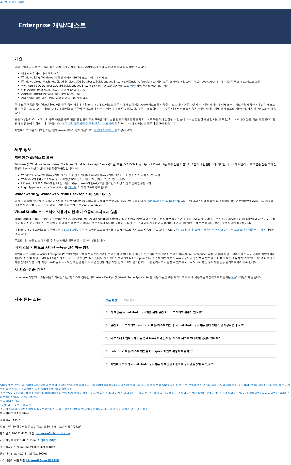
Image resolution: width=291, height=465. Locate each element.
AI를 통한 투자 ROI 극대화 (242, 385)
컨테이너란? (19, 397)
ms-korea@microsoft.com (53, 433)
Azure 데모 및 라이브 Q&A (57, 389)
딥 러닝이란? (269, 393)
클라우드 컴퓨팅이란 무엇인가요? (201, 393)
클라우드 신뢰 (87, 385)
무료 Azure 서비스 (167, 385)
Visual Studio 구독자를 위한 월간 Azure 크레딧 (85, 123)
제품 (132, 385)
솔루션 (262, 385)
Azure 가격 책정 (145, 385)
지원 (37, 389)
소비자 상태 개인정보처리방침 (18, 409)
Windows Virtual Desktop (164, 201)
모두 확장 (111, 300)
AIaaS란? (283, 393)
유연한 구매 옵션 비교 (192, 385)
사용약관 (124, 409)
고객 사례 (123, 385)
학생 (111, 393)
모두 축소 (129, 300)
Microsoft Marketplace (43, 393)
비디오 (176, 393)
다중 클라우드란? (232, 393)
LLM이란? (6, 397)
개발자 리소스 (99, 393)
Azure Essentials (106, 385)
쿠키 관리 (112, 409)
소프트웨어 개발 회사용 (14, 393)
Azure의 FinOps (215, 385)
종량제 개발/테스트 (105, 130)
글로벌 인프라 (48, 385)
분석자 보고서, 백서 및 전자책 (153, 393)
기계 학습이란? (252, 393)
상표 (133, 409)
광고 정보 (142, 409)
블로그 (86, 393)
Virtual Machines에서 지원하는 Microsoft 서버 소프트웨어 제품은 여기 (219, 229)
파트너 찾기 (66, 393)
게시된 (72, 187)
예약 (133, 85)
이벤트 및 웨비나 (125, 393)
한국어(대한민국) (10, 401)
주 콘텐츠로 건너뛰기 (13, 2)
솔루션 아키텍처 (24, 389)
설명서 (78, 393)
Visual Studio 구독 (73, 229)
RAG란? (32, 397)
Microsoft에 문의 (47, 409)
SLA (233, 277)
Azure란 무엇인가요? (12, 385)
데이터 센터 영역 (68, 385)
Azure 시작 (33, 385)
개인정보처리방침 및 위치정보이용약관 (82, 409)
